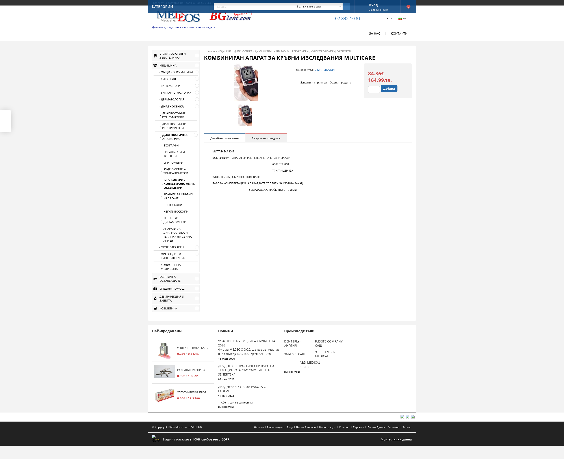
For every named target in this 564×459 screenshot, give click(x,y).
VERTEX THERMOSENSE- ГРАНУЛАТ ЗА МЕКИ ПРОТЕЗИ (193, 348)
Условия (393, 427)
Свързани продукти (266, 138)
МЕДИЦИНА (224, 51)
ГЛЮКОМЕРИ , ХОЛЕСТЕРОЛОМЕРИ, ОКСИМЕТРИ (322, 51)
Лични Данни (376, 427)
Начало (210, 51)
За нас (407, 427)
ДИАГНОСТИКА (243, 51)
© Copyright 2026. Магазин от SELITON (177, 427)
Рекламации (275, 427)
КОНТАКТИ (399, 33)
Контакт (344, 427)
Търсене (358, 427)
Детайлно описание (224, 138)
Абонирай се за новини (237, 402)
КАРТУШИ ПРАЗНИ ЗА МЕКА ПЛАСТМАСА (193, 370)
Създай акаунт (378, 9)
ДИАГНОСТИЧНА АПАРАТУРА (272, 51)
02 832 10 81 (348, 18)
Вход (373, 5)
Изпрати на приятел (313, 82)
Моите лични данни (396, 439)
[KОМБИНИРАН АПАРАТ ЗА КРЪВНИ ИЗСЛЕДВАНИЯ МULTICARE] (246, 100)
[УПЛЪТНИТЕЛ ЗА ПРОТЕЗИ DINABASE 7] (164, 395)
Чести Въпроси (306, 427)
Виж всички (226, 407)
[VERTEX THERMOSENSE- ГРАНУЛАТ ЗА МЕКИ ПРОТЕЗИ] (164, 350)
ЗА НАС (374, 33)
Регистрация (327, 427)
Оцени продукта (340, 82)
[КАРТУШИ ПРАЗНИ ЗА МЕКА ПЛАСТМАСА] (164, 373)
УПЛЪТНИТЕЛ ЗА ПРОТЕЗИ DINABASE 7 (193, 392)
